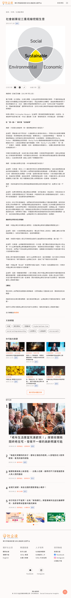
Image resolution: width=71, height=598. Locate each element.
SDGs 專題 (24, 555)
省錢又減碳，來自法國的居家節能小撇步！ (28, 487)
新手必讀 (23, 551)
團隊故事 (6, 551)
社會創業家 (20, 12)
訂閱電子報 (58, 561)
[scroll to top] (65, 592)
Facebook (60, 555)
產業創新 (27, 446)
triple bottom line (40, 326)
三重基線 (27, 326)
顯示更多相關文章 (35, 392)
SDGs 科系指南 (41, 558)
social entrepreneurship (16, 331)
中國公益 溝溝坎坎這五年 (14, 379)
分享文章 (9, 87)
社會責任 (32, 331)
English (6, 558)
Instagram (61, 558)
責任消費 (19, 491)
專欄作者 (6, 555)
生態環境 (29, 353)
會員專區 (60, 3)
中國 (8, 326)
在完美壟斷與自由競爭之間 (54, 355)
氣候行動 (36, 353)
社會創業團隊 (40, 551)
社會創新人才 (40, 555)
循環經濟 (27, 478)
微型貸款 (17, 326)
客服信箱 (57, 551)
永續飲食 (27, 507)
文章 (12, 12)
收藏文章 (33, 87)
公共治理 (17, 353)
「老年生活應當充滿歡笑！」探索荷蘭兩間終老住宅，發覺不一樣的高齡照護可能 (36, 439)
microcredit (54, 331)
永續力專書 (24, 558)
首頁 (7, 12)
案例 (56, 358)
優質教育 (19, 462)
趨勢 (17, 23)
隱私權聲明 (35, 591)
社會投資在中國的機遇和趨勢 (15, 355)
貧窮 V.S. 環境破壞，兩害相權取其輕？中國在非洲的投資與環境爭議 (35, 357)
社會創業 (42, 331)
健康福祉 (20, 446)
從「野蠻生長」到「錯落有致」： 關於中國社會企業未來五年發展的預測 (35, 381)
